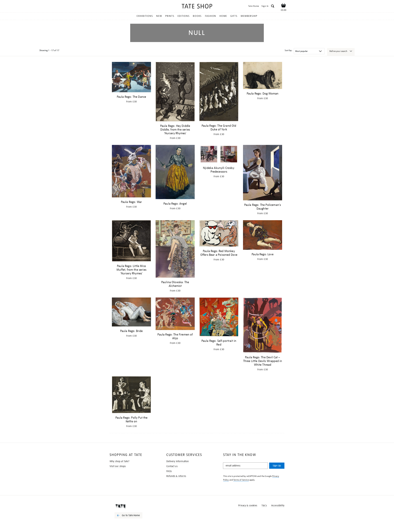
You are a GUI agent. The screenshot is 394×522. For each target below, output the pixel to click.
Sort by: (288, 50)
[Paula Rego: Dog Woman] (262, 76)
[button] (272, 6)
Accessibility (277, 505)
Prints (169, 16)
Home (223, 16)
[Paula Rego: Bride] (131, 312)
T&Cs (264, 505)
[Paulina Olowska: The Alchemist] (175, 249)
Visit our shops (118, 466)
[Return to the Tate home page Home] (197, 7)
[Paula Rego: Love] (262, 235)
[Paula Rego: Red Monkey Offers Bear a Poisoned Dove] (218, 234)
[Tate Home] (134, 506)
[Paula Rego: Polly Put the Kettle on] (131, 395)
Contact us (172, 466)
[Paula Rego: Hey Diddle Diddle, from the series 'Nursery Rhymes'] (175, 92)
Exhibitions (145, 16)
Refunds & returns (176, 476)
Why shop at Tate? (119, 461)
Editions (183, 16)
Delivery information (177, 461)
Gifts (233, 16)
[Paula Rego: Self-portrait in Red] (218, 317)
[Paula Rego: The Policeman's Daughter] (262, 173)
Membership (249, 16)
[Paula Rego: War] (131, 171)
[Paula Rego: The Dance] (131, 77)
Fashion (210, 16)
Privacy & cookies (247, 505)
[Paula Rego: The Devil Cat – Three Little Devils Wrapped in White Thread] (262, 325)
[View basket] (283, 5)
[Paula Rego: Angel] (175, 172)
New (159, 16)
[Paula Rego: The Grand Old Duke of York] (218, 92)
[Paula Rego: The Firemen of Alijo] (175, 314)
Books (197, 16)
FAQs (169, 471)
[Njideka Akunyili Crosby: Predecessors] (218, 154)
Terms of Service (241, 479)
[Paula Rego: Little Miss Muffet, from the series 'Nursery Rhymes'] (131, 241)
